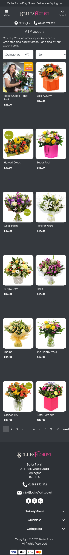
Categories (12, 54)
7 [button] (40, 429)
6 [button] (34, 429)
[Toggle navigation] (6, 13)
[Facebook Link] (29, 500)
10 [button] (57, 429)
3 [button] (17, 429)
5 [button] (28, 429)
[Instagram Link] (35, 500)
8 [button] (45, 429)
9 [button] (51, 429)
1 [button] (6, 429)
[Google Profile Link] (40, 500)
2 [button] (11, 429)
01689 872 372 (46, 23)
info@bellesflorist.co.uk (37, 492)
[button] (34, 510)
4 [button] (23, 429)
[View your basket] (62, 13)
